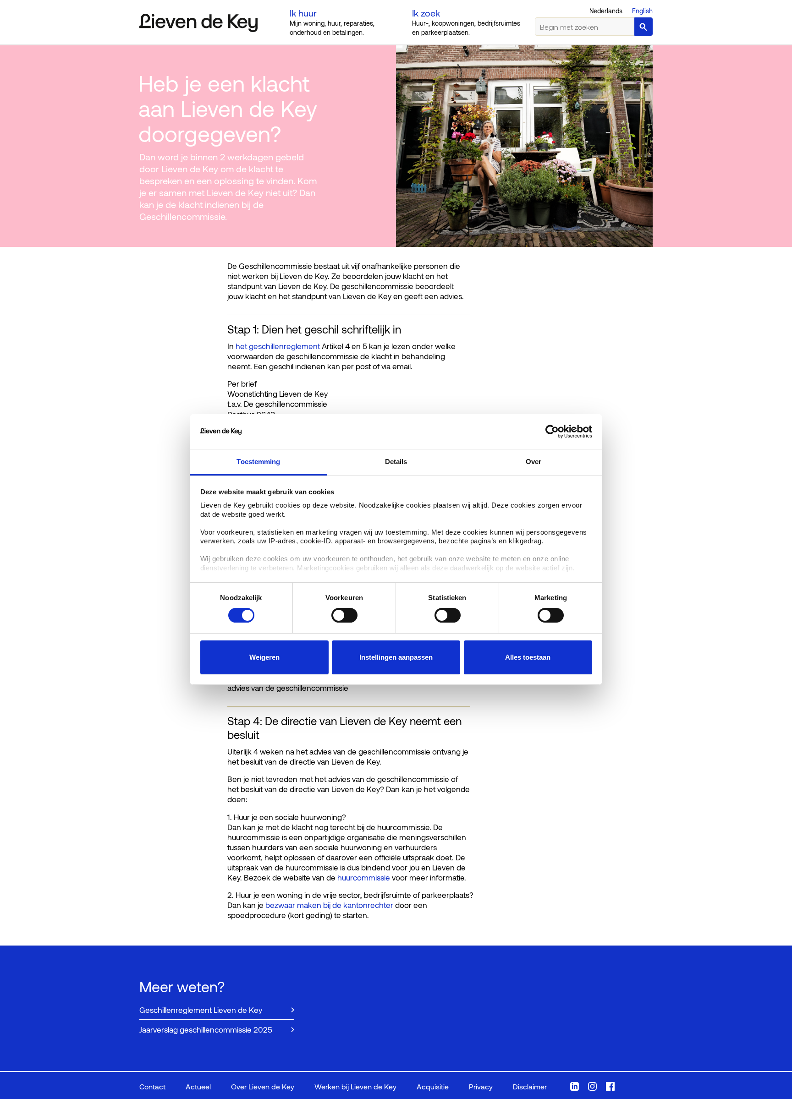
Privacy (481, 1086)
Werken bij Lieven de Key (355, 1086)
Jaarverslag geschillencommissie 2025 (205, 1029)
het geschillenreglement (277, 345)
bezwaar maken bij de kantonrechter (330, 904)
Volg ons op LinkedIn (574, 1086)
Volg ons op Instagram (592, 1086)
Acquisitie (433, 1086)
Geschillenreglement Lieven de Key (200, 1009)
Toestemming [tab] (258, 461)
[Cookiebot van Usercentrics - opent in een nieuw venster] (552, 431)
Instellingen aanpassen (396, 657)
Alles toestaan (527, 657)
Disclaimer (530, 1086)
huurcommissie (364, 877)
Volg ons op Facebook (610, 1086)
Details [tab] (396, 461)
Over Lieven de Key (262, 1086)
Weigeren (264, 657)
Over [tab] (533, 461)
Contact (152, 1086)
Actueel (198, 1086)
